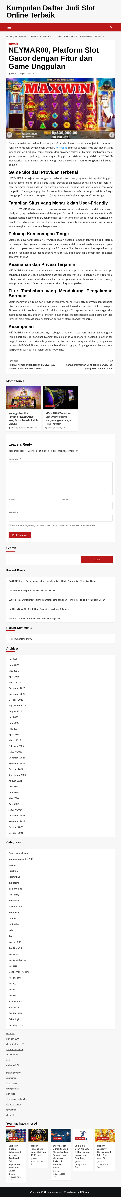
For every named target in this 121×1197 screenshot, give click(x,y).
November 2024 (17, 763)
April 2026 (14, 676)
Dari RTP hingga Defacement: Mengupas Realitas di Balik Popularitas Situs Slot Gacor (52, 581)
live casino (14, 882)
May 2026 (14, 670)
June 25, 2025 (60, 428)
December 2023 (17, 815)
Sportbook (14, 1007)
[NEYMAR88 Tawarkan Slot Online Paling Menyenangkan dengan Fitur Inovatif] (60, 397)
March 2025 (15, 740)
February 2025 (16, 746)
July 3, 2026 (103, 1165)
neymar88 (13, 44)
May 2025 (14, 728)
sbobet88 (14, 924)
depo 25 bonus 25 (15, 1044)
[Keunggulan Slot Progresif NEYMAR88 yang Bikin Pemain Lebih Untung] (23, 397)
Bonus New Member (19, 853)
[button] (9, 27)
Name (13, 499)
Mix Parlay (14, 894)
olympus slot (12, 1088)
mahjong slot (15, 888)
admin (13, 74)
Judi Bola (13, 870)
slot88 (12, 989)
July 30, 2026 (16, 1177)
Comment (15, 458)
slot (8, 1059)
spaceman (11, 1077)
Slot (11, 936)
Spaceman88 (15, 1001)
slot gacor (14, 954)
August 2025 (15, 711)
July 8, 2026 (81, 1165)
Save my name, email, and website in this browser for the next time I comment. (54, 525)
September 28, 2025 (26, 428)
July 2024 (13, 786)
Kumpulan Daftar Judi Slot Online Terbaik (50, 11)
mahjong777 (12, 1065)
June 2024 (14, 792)
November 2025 (17, 694)
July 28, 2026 (38, 1161)
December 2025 (17, 688)
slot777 (13, 983)
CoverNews (70, 1192)
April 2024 (14, 804)
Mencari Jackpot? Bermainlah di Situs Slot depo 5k (34, 618)
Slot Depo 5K (15, 948)
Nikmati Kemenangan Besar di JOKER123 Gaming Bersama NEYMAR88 (32, 365)
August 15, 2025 (26, 74)
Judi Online (14, 876)
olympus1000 (15, 906)
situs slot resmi (13, 1104)
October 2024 (16, 769)
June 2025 (14, 723)
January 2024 (15, 809)
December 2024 (17, 757)
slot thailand (15, 977)
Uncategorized (16, 1025)
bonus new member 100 (21, 859)
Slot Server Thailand (19, 971)
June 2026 (14, 665)
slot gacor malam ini (16, 1099)
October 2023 (16, 827)
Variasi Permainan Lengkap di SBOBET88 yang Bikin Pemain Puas (89, 365)
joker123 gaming (15, 1049)
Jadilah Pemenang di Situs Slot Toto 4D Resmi (32, 590)
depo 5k (10, 1033)
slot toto (10, 1093)
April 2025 (14, 734)
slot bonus (11, 1083)
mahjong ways (13, 1072)
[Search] (111, 27)
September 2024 (17, 775)
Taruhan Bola (15, 1013)
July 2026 (13, 659)
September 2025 (17, 705)
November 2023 (17, 821)
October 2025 (16, 699)
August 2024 (15, 780)
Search (11, 548)
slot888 (13, 995)
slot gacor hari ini (17, 960)
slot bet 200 (15, 942)
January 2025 (15, 751)
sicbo (11, 930)
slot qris (13, 965)
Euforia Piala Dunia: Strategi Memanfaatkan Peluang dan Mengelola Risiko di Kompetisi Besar (57, 599)
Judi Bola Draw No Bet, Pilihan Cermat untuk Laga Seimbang (39, 609)
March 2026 (15, 682)
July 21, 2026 (60, 1174)
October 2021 (16, 832)
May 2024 (14, 798)
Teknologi (14, 1019)
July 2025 (13, 717)
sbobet (12, 918)
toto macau (12, 1054)
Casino (12, 865)
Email (65, 499)
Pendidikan (14, 912)
